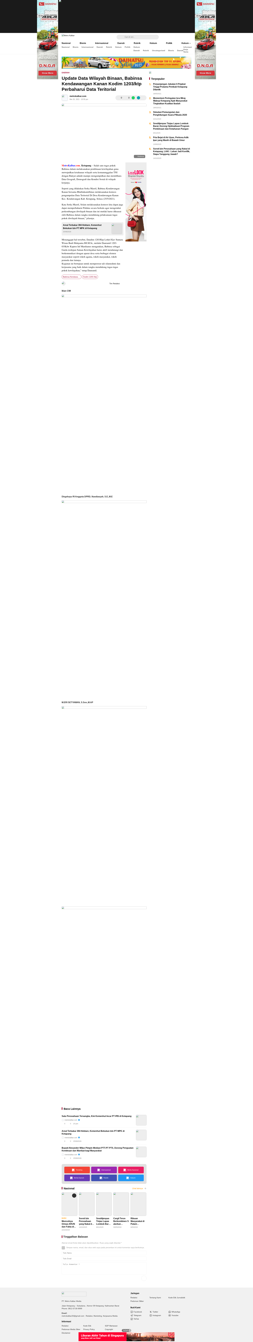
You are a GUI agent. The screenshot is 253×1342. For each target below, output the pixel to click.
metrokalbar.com (78, 96)
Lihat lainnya (137, 1188)
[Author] (65, 98)
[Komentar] (125, 97)
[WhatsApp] (133, 97)
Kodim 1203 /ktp (90, 277)
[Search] (120, 37)
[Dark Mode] (189, 37)
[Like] (118, 97)
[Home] (182, 37)
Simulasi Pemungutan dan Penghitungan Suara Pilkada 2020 (170, 113)
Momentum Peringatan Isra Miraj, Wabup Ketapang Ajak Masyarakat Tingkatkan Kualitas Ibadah (170, 101)
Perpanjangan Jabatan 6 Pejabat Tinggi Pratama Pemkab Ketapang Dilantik (170, 87)
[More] (143, 97)
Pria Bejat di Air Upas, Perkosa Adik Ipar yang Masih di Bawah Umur (171, 138)
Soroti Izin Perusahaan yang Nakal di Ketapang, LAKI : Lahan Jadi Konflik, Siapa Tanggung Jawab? (171, 151)
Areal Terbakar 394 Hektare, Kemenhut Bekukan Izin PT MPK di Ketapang (82, 226)
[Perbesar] (104, 106)
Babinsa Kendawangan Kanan (72, 277)
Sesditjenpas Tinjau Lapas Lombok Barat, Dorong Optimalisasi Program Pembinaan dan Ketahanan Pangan (171, 126)
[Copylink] (138, 97)
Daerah (65, 73)
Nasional (69, 1188)
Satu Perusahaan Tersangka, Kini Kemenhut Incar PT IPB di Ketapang (97, 1116)
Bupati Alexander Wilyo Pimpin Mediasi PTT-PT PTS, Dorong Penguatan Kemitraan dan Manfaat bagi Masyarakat (97, 1149)
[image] (141, 1120)
